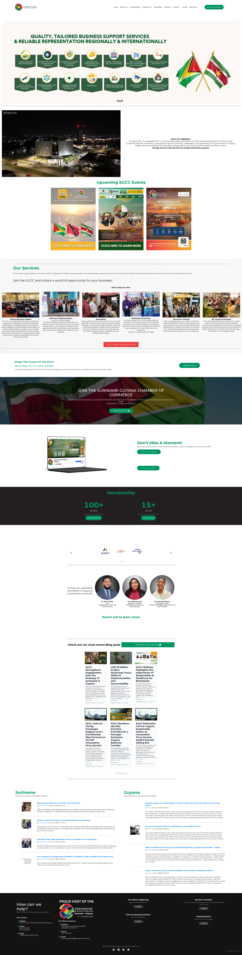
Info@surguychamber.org (28, 935)
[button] (127, 7)
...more (96, 698)
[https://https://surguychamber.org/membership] (121, 62)
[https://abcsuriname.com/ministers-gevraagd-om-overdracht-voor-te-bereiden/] (26, 806)
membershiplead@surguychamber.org (75, 938)
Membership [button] (135, 7)
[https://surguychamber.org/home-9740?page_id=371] (25, 7)
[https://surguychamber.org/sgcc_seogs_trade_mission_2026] (121, 219)
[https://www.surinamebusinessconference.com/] (168, 219)
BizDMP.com (237, 951)
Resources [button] (147, 7)
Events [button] (176, 7)
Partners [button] (167, 7)
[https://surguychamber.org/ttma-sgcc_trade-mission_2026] (73, 219)
